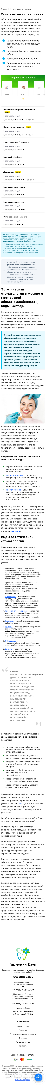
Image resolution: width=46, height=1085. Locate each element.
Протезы (8, 627)
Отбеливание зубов (13, 641)
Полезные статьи (23, 1042)
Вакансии (23, 1030)
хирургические (13, 490)
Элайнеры (9, 621)
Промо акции (23, 1026)
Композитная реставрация (16, 611)
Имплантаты (10, 597)
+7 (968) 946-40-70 (23, 1004)
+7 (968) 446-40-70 (23, 990)
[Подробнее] (6, 88)
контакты (15, 531)
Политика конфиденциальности (23, 1034)
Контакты (23, 1046)
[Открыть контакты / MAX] (38, 1077)
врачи (21, 803)
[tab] (23, 99)
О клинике (23, 1038)
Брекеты (9, 649)
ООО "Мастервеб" (22, 1080)
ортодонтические (14, 475)
